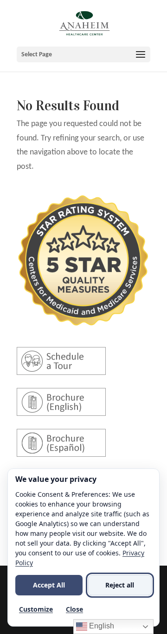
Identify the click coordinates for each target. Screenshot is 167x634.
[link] (84, 23)
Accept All (49, 585)
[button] (83, 54)
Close (74, 609)
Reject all (119, 585)
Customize (36, 609)
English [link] (100, 626)
